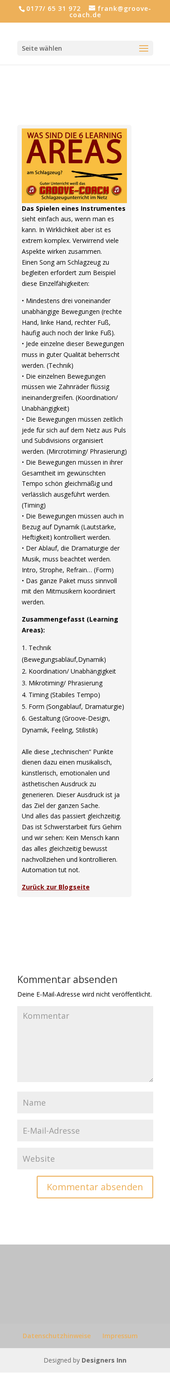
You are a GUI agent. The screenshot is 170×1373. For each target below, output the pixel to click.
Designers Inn (104, 1360)
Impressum (120, 1335)
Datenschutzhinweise (57, 1335)
